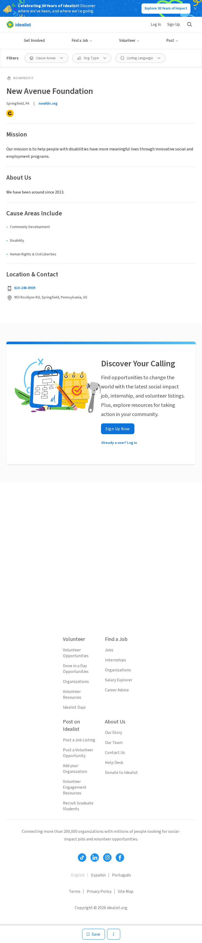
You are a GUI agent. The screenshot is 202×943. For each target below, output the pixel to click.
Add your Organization (75, 768)
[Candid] (10, 113)
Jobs (109, 650)
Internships (115, 660)
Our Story (113, 733)
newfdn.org (48, 103)
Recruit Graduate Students (78, 806)
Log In (156, 24)
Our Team (114, 743)
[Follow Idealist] (82, 857)
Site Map (125, 891)
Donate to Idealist (121, 772)
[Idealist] (18, 24)
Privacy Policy (99, 891)
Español (98, 875)
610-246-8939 (24, 288)
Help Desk (114, 762)
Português (121, 875)
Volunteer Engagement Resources (75, 787)
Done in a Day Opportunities (76, 669)
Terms (74, 891)
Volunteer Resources (72, 694)
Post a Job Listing (79, 740)
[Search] (189, 24)
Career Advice (117, 690)
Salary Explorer (118, 680)
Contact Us (115, 753)
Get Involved (34, 40)
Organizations (76, 682)
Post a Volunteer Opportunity (78, 753)
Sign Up (173, 24)
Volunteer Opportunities (76, 653)
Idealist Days (74, 707)
